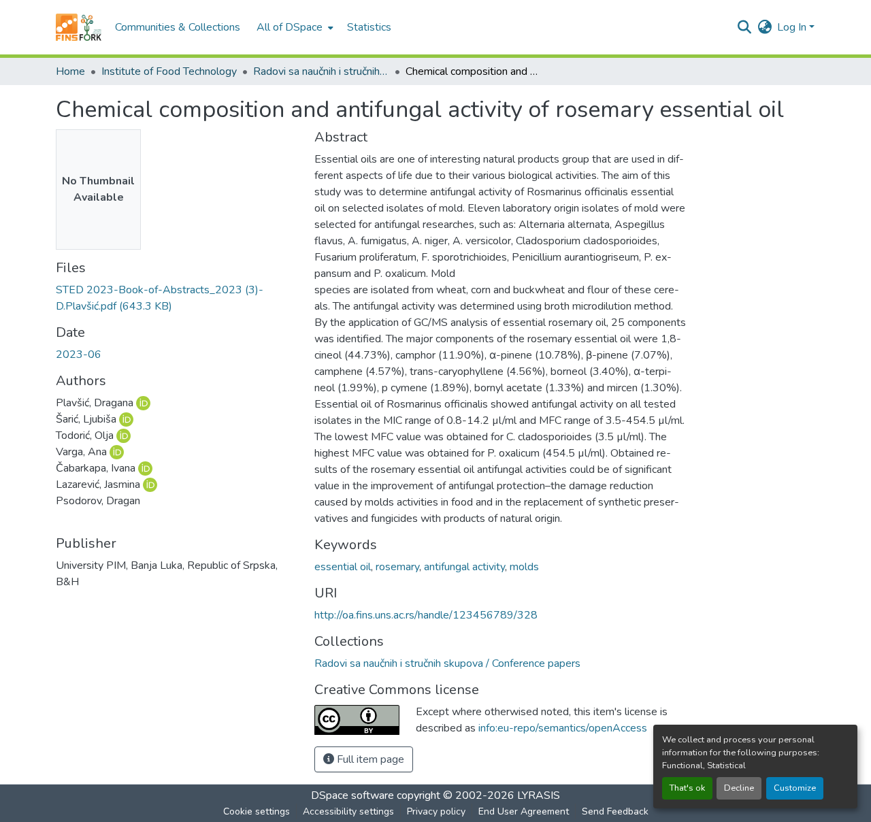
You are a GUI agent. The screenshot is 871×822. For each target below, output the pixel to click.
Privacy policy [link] (436, 811)
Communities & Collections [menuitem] (177, 27)
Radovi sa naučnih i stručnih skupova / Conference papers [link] (321, 71)
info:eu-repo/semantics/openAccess (562, 728)
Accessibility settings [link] (348, 811)
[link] (177, 298)
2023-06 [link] (78, 354)
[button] (78, 27)
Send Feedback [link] (615, 811)
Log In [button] (793, 27)
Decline (739, 788)
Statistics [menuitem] (369, 27)
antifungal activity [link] (464, 566)
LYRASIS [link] (538, 795)
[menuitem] (293, 27)
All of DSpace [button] (290, 27)
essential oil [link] (342, 566)
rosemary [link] (397, 566)
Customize (795, 788)
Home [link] (70, 71)
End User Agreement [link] (523, 811)
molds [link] (524, 566)
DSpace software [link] (352, 795)
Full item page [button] (369, 759)
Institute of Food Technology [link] (169, 71)
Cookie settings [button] (256, 811)
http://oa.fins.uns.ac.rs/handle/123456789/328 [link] (426, 615)
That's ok (687, 788)
